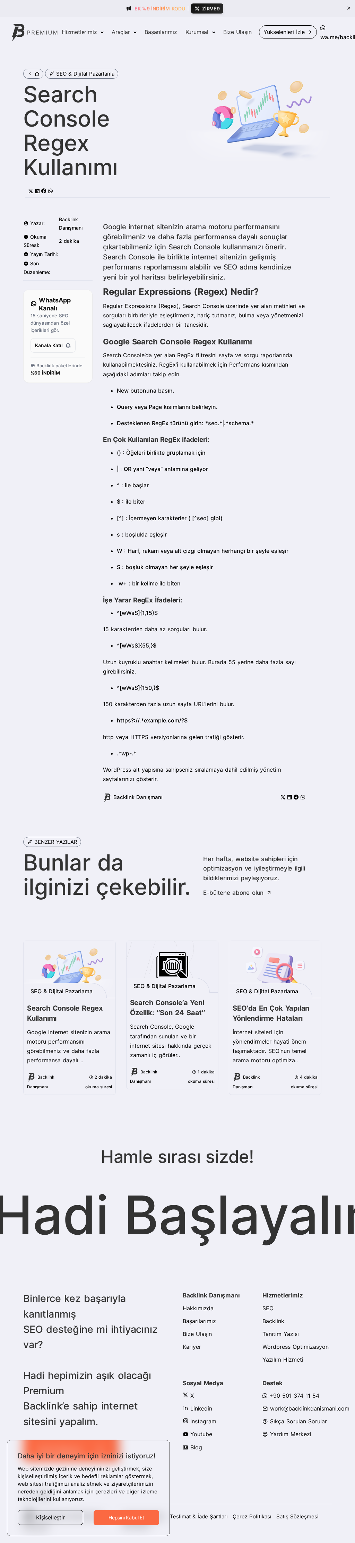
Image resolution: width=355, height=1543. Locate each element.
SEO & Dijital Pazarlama (85, 73)
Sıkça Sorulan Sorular (297, 1421)
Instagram (202, 1421)
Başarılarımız (161, 31)
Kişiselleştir (50, 1517)
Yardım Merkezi (289, 1434)
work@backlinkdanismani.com (308, 1408)
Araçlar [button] (122, 31)
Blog (195, 1447)
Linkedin (200, 1408)
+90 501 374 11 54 (293, 1395)
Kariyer (192, 1346)
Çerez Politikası (252, 1516)
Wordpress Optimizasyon (295, 1346)
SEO (268, 1308)
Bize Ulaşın (237, 31)
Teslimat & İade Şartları (199, 1516)
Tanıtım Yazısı (280, 1333)
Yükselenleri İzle (284, 31)
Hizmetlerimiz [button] (80, 31)
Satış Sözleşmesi (297, 1516)
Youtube (200, 1434)
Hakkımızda (198, 1308)
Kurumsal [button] (197, 31)
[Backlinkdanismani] (35, 32)
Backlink (273, 1321)
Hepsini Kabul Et (126, 1517)
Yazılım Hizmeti (282, 1359)
